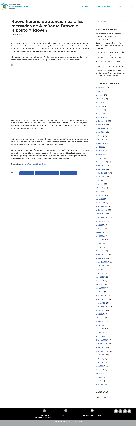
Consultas (129, 6)
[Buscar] (122, 21)
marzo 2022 (100, 284)
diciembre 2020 (101, 340)
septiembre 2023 (102, 217)
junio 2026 (99, 95)
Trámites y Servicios (102, 6)
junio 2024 (99, 184)
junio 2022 (99, 273)
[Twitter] (125, 411)
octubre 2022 (100, 258)
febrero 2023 (100, 243)
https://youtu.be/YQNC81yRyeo (35, 164)
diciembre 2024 (101, 162)
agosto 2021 (100, 310)
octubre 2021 (100, 303)
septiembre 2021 (102, 306)
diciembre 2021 (101, 295)
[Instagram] (120, 411)
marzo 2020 (100, 373)
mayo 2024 (100, 188)
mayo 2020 (100, 366)
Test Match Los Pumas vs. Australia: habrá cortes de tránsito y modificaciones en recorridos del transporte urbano (110, 73)
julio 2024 (99, 180)
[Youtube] (129, 411)
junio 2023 (99, 229)
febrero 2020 (100, 377)
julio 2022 (99, 269)
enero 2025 (100, 158)
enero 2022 (100, 292)
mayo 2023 (100, 232)
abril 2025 (99, 147)
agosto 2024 (100, 177)
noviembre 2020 (101, 344)
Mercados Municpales (68, 173)
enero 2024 (100, 203)
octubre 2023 (100, 214)
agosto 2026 (100, 87)
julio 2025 (99, 136)
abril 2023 (99, 236)
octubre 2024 (100, 169)
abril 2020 (99, 370)
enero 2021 (100, 336)
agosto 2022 (100, 266)
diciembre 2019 (101, 384)
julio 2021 (99, 314)
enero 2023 (100, 247)
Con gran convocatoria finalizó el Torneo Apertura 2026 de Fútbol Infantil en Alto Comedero (110, 45)
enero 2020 (100, 381)
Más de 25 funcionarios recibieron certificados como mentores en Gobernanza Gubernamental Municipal (109, 63)
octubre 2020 (100, 347)
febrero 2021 (100, 332)
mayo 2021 (100, 321)
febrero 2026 (100, 110)
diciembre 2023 (101, 206)
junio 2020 (99, 362)
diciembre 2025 (101, 117)
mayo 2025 (100, 143)
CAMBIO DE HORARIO (26, 173)
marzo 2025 (100, 151)
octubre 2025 (100, 125)
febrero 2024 (100, 199)
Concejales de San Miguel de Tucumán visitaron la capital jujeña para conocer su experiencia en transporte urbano (110, 54)
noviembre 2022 (101, 254)
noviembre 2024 (101, 165)
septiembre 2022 (102, 262)
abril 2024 (99, 191)
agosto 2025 (100, 132)
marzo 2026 (100, 106)
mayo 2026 (100, 99)
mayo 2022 (100, 277)
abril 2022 (99, 281)
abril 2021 (99, 325)
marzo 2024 (100, 195)
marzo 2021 (100, 329)
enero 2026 (100, 113)
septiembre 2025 (102, 128)
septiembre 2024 (102, 173)
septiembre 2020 (102, 351)
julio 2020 (99, 359)
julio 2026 (99, 91)
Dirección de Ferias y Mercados (47, 173)
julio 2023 (99, 225)
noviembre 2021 (101, 299)
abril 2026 (99, 102)
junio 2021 (99, 318)
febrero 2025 (100, 154)
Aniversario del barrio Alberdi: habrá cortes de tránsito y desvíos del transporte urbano (108, 36)
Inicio (71, 6)
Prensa (118, 6)
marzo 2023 (100, 240)
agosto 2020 (100, 355)
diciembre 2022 (101, 251)
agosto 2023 (100, 221)
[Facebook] (116, 411)
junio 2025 (99, 139)
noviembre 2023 (101, 210)
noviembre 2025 (101, 121)
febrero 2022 (100, 288)
